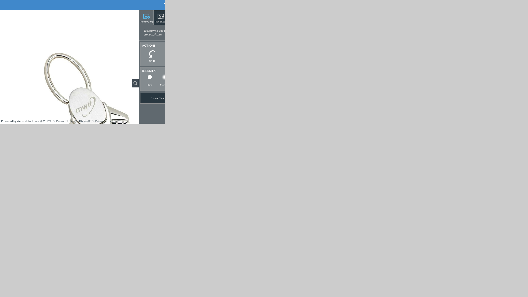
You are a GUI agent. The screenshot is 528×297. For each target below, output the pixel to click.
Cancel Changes (157, 98)
